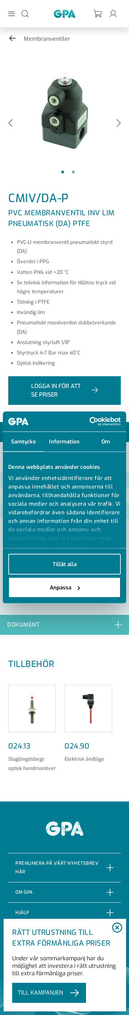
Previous (10, 123)
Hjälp (22, 912)
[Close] (117, 928)
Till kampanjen (40, 992)
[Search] (25, 13)
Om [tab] (105, 441)
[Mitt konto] (113, 13)
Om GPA (24, 892)
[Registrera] (98, 14)
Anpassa (60, 587)
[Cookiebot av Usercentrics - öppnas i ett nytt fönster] (91, 421)
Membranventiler (47, 39)
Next (118, 123)
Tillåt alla (65, 564)
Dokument (23, 624)
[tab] (64, 624)
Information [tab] (64, 441)
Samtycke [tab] (23, 441)
